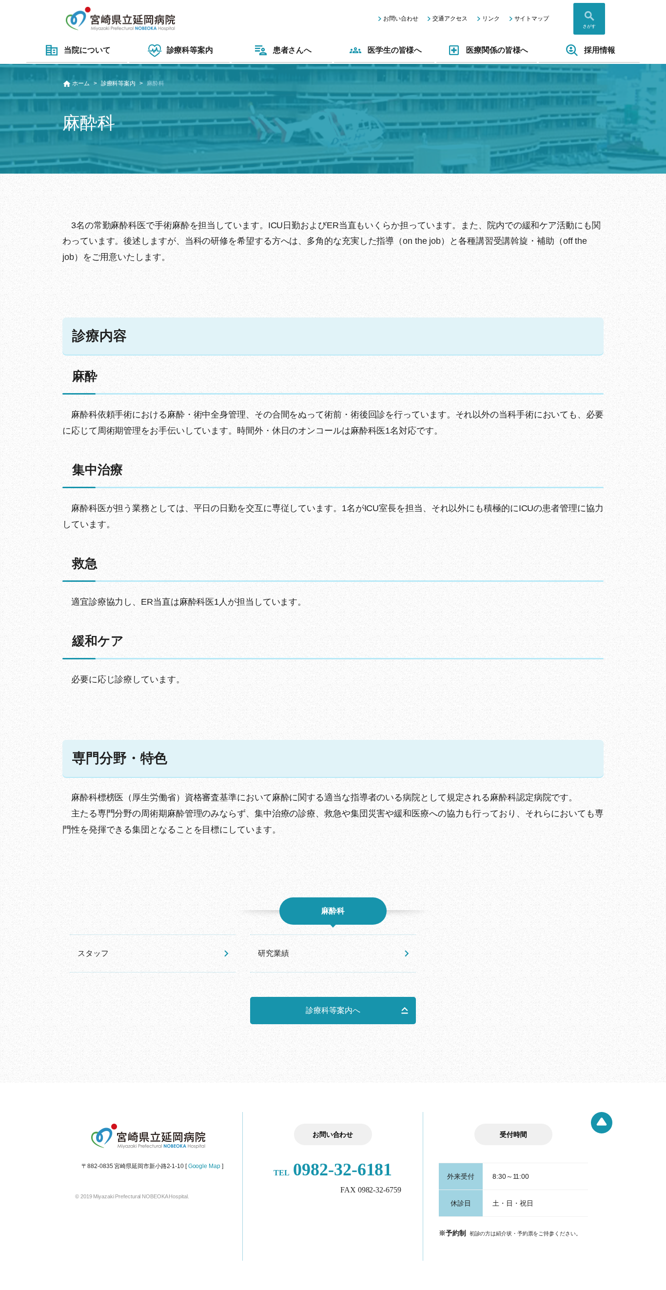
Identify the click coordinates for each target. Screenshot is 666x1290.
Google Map (204, 1166)
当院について (87, 50)
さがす (589, 26)
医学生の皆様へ (395, 50)
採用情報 (599, 50)
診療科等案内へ (333, 1010)
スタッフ (93, 953)
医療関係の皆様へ (497, 50)
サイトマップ (531, 18)
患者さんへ (292, 50)
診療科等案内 (190, 50)
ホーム (81, 83)
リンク (491, 18)
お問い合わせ (400, 18)
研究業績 (273, 953)
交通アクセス (449, 18)
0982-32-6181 (333, 1169)
